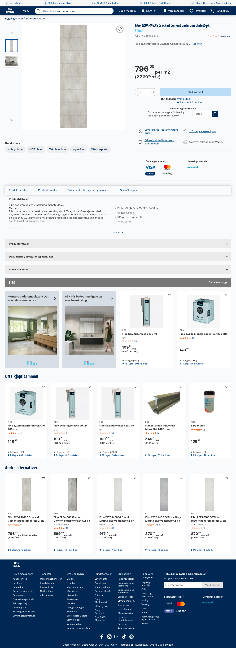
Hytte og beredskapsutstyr (127, 618)
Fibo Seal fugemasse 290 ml (139, 333)
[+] (153, 92)
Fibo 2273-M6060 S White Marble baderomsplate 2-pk (116, 519)
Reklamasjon (19, 595)
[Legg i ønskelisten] (120, 29)
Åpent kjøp (100, 583)
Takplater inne (57, 149)
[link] (219, 36)
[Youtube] (116, 636)
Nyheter (71, 583)
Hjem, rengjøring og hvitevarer (150, 618)
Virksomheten (74, 624)
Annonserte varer (126, 628)
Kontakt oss (19, 587)
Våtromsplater (99, 149)
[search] (38, 11)
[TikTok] (124, 636)
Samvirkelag (73, 619)
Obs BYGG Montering (100, 618)
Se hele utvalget (218, 282)
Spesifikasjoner (129, 190)
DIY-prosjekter (125, 613)
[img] (146, 341)
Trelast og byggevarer (147, 595)
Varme (144, 623)
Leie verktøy (46, 587)
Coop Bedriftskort (101, 611)
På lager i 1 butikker (158, 550)
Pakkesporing (20, 603)
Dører (144, 608)
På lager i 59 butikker (159, 455)
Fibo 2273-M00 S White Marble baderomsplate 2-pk (208, 519)
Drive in (99, 595)
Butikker (17, 583)
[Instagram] (109, 636)
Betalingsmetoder (155, 161)
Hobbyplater (15, 149)
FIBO (124, 330)
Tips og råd (123, 605)
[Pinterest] (131, 636)
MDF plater (36, 149)
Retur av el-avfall (103, 591)
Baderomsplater (35, 18)
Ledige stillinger (75, 607)
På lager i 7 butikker (20, 550)
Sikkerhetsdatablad (77, 615)
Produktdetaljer (18, 190)
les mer (197, 43)
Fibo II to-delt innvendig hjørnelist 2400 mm (160, 427)
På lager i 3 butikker (191, 102)
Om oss (70, 578)
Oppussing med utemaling (126, 584)
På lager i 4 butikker (112, 550)
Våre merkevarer (75, 587)
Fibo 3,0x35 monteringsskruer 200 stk (203, 333)
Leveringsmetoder (198, 161)
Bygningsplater (14, 18)
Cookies (71, 603)
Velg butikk (184, 98)
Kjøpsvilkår (72, 595)
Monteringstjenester (51, 578)
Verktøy (145, 604)
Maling (144, 600)
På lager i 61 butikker (67, 550)
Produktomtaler (47, 190)
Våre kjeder (73, 591)
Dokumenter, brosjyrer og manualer (89, 190)
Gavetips (122, 624)
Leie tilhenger (47, 583)
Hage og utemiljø (145, 583)
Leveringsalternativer (24, 615)
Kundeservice (20, 578)
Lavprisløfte (101, 578)
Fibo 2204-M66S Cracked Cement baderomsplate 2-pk (26, 519)
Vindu (144, 612)
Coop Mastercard (101, 601)
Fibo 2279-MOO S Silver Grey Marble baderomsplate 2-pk (163, 519)
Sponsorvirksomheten (78, 628)
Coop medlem (102, 587)
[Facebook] (102, 636)
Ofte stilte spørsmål (23, 599)
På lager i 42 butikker (204, 455)
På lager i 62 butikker (193, 363)
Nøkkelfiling (46, 591)
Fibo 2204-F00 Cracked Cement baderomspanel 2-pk (72, 519)
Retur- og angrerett (23, 591)
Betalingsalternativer (24, 611)
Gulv (143, 589)
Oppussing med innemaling (126, 591)
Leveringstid (19, 607)
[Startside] (10, 10)
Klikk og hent (102, 606)
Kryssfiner (79, 149)
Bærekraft (72, 611)
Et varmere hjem (126, 600)
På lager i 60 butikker (136, 363)
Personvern (72, 599)
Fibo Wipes (198, 425)
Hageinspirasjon (126, 578)
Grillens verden (125, 596)
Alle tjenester (47, 595)
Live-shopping (125, 609)
